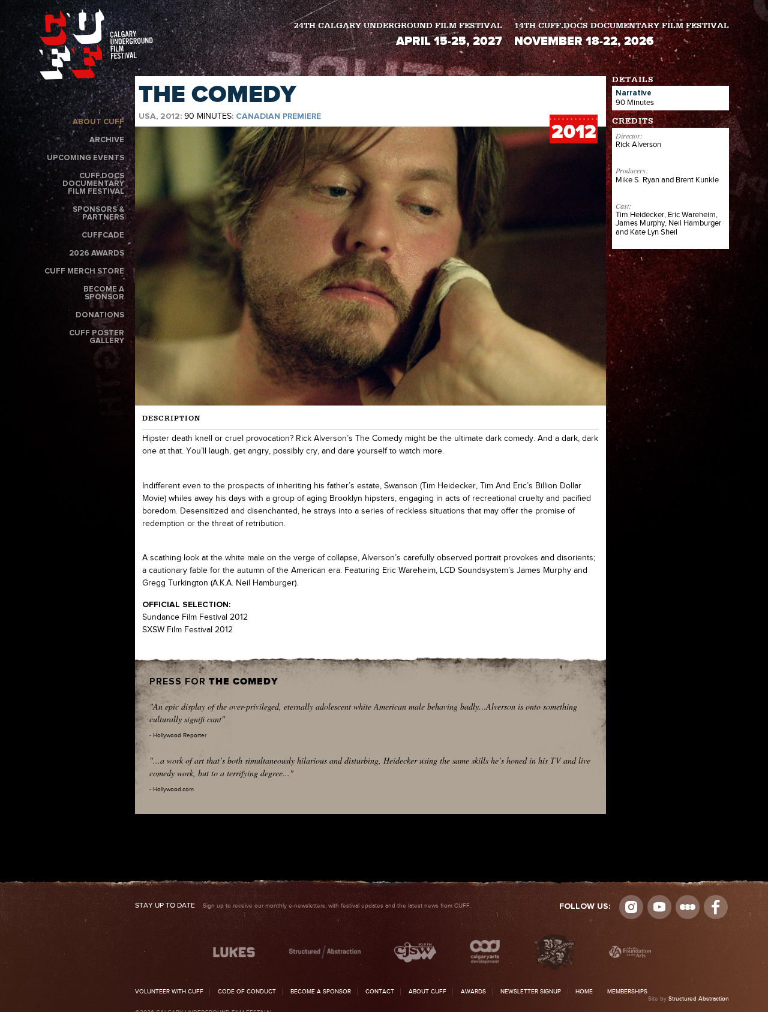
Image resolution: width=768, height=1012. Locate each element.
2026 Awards (96, 253)
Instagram (631, 907)
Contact (379, 991)
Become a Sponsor (103, 293)
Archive (106, 140)
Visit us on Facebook (716, 907)
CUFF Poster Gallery (96, 337)
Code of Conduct (247, 991)
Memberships (627, 991)
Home (584, 991)
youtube (659, 907)
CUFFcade (103, 235)
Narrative (634, 93)
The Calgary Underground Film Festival (96, 46)
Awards (473, 991)
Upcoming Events (85, 158)
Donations (100, 315)
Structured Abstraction (698, 998)
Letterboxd (688, 907)
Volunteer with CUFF (169, 991)
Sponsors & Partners (98, 213)
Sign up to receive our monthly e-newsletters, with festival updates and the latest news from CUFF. (303, 905)
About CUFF (98, 122)
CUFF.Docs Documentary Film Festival (93, 184)
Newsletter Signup (530, 991)
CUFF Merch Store (84, 271)
